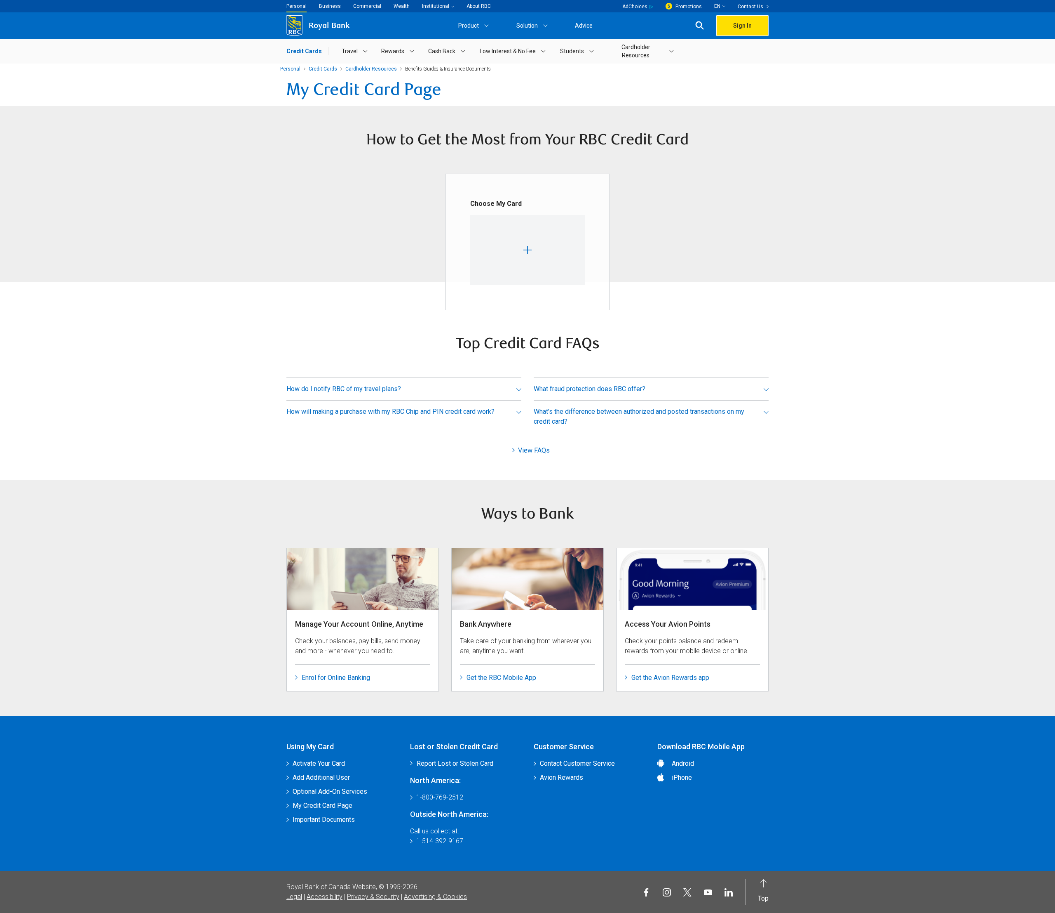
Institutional (435, 6)
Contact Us (750, 6)
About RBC (479, 6)
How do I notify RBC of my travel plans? (343, 389)
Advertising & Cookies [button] (435, 897)
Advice (584, 25)
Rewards (392, 51)
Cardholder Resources (635, 51)
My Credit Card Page (322, 805)
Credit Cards (304, 51)
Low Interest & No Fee (508, 51)
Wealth (402, 6)
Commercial (367, 6)
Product (468, 25)
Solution (527, 25)
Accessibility (324, 897)
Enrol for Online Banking (336, 678)
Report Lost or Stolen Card (455, 763)
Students (572, 51)
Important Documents (324, 819)
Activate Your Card (319, 763)
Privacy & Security (373, 897)
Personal (296, 6)
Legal (294, 897)
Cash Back (441, 51)
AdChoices (634, 6)
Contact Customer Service (577, 763)
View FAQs (534, 450)
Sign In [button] (742, 25)
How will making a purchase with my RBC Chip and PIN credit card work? (390, 411)
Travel (350, 51)
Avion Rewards (561, 777)
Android (683, 763)
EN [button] (717, 6)
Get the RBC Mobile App (501, 678)
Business (330, 6)
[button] (699, 26)
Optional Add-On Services (330, 791)
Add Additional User (321, 777)
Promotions (688, 6)
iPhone (682, 777)
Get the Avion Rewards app (670, 678)
